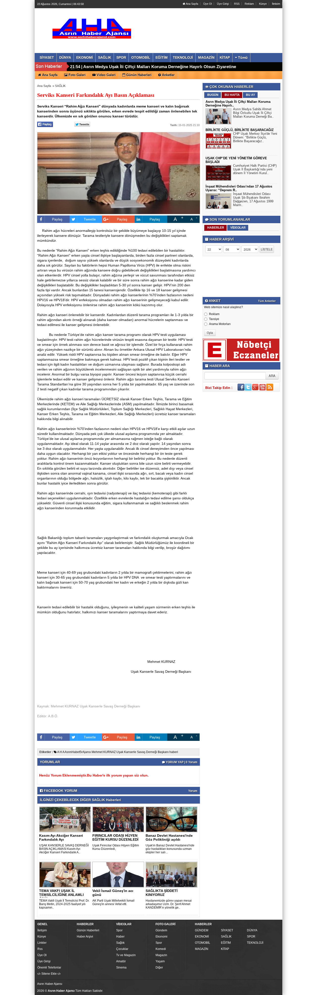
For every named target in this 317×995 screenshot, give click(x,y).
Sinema (121, 967)
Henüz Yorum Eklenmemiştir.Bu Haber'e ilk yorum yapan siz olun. (94, 775)
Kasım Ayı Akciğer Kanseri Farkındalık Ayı (61, 837)
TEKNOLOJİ (255, 942)
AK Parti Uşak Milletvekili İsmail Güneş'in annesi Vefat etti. (113, 902)
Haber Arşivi (85, 936)
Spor (119, 930)
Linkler (42, 942)
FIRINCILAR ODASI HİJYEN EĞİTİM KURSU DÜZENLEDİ (115, 837)
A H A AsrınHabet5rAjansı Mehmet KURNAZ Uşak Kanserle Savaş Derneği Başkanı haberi (117, 752)
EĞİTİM (226, 942)
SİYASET (227, 930)
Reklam (249, 3)
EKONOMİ (202, 936)
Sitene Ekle (49, 973)
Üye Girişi (223, 3)
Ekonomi (161, 936)
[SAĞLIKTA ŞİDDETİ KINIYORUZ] (172, 874)
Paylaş (57, 219)
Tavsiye (214, 319)
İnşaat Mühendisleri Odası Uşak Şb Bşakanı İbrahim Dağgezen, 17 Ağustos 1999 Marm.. (253, 199)
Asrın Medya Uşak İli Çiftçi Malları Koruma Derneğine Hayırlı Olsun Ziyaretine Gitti (153, 68)
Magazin (161, 955)
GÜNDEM (201, 930)
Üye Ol (207, 3)
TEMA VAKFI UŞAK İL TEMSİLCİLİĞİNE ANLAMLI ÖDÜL (61, 895)
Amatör (121, 961)
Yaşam (160, 961)
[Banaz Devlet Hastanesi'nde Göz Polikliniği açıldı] (172, 819)
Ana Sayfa (191, 3)
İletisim (276, 3)
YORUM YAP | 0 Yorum (181, 762)
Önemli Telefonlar (49, 967)
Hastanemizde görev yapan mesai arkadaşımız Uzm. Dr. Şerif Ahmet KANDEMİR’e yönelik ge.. (169, 904)
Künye (263, 3)
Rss (40, 949)
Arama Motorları (220, 324)
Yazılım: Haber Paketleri (251, 991)
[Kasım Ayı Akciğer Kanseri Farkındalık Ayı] (66, 819)
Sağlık (120, 942)
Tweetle (90, 219)
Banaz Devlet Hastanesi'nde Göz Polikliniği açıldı (169, 837)
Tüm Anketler (267, 300)
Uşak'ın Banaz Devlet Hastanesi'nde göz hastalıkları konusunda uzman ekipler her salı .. (170, 849)
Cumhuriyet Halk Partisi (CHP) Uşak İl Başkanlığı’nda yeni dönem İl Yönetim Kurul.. (255, 169)
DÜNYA (252, 930)
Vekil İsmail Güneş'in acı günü (112, 893)
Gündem (161, 930)
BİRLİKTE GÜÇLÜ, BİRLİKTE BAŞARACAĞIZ (240, 130)
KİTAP (225, 949)
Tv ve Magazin (126, 955)
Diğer (159, 967)
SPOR (251, 936)
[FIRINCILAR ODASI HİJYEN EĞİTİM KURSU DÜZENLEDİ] (119, 819)
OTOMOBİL (202, 942)
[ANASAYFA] (91, 25)
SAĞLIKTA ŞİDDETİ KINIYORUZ (162, 893)
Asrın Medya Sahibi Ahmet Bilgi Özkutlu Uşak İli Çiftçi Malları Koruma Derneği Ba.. (253, 112)
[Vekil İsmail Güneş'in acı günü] (119, 874)
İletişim (42, 930)
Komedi (161, 949)
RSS (236, 3)
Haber (120, 936)
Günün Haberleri (88, 930)
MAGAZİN (201, 949)
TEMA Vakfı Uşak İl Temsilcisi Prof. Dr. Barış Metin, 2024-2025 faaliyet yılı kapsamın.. (64, 904)
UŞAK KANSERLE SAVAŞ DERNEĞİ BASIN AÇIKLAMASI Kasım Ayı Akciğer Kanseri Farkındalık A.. (64, 849)
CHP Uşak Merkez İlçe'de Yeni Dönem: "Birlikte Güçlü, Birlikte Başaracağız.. (255, 137)
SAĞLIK (60, 86)
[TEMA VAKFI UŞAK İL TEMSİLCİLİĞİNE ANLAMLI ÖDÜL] (66, 874)
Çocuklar (122, 949)
